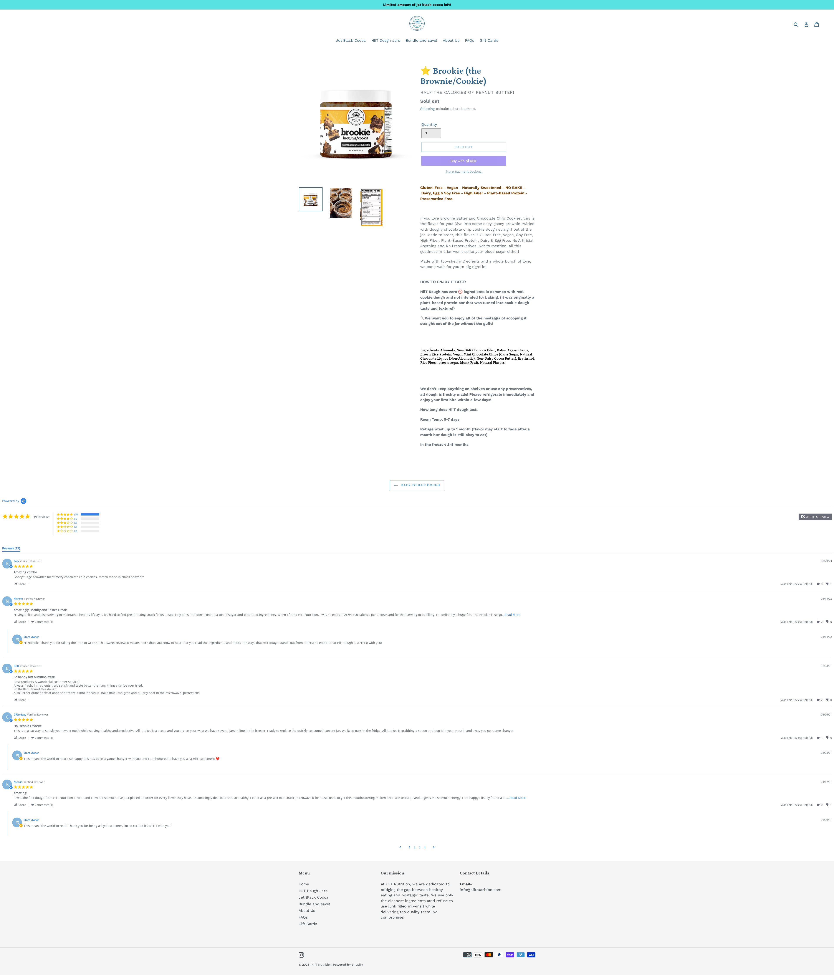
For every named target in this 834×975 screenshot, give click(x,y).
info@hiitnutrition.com (480, 889)
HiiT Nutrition (321, 964)
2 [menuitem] (414, 847)
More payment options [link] (464, 172)
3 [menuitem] (419, 847)
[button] (815, 517)
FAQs (303, 917)
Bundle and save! (314, 904)
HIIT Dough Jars (313, 891)
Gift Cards (308, 924)
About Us (307, 910)
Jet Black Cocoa (313, 897)
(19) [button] (76, 514)
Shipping (427, 109)
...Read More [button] (511, 615)
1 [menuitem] (409, 847)
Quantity (429, 124)
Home (304, 884)
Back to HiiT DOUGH (420, 485)
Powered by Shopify (348, 964)
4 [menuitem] (424, 847)
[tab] (11, 549)
